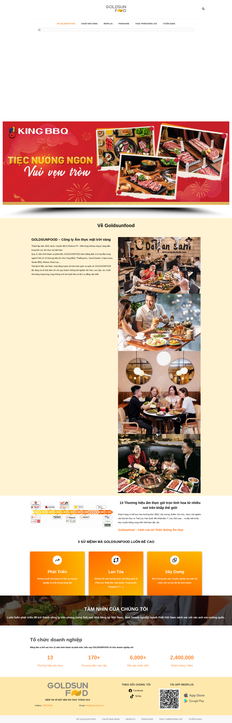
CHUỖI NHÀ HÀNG (89, 24)
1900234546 (47, 705)
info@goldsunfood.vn (94, 705)
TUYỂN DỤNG (169, 24)
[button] (4, 163)
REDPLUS (108, 24)
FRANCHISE (123, 24)
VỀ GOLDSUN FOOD (66, 24)
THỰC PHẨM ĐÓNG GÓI (146, 24)
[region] (116, 168)
